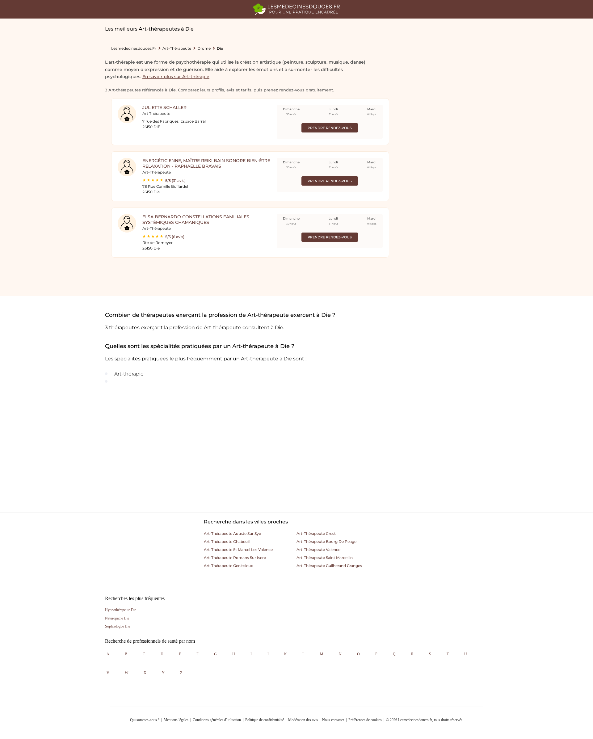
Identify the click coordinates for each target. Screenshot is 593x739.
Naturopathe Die (117, 618)
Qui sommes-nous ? (144, 720)
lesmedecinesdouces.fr (133, 48)
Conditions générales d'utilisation (217, 720)
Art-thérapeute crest (316, 533)
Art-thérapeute (176, 48)
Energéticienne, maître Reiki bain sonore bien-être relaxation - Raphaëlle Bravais (206, 163)
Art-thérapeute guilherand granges (329, 565)
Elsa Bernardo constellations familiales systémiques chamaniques (195, 219)
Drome (204, 48)
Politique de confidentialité (264, 720)
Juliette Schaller (164, 107)
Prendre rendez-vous (330, 128)
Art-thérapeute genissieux (228, 565)
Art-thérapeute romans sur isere (235, 557)
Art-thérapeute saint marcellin (324, 557)
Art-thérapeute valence (318, 549)
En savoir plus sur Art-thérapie (175, 76)
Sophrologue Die (117, 626)
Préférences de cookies (365, 720)
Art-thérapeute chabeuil (227, 541)
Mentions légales (176, 720)
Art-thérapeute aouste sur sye (232, 533)
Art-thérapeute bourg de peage (326, 541)
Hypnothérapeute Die (120, 610)
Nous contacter (333, 720)
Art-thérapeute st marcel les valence (238, 549)
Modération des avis (303, 720)
